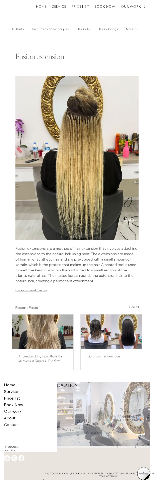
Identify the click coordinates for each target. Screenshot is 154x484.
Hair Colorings (108, 29)
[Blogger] (7, 458)
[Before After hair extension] (111, 332)
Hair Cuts (83, 29)
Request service (11, 448)
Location (67, 385)
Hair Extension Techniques (50, 29)
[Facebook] (21, 458)
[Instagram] (14, 458)
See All (134, 307)
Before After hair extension (102, 356)
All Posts (18, 29)
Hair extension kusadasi (31, 290)
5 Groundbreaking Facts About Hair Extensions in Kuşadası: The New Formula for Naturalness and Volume (40, 358)
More (129, 29)
